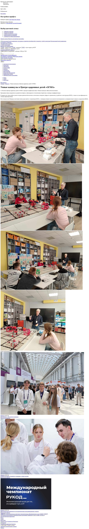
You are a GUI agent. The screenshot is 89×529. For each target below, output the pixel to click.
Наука (2, 517)
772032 (23, 47)
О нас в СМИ (36, 515)
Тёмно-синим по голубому (10, 34)
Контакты (15, 521)
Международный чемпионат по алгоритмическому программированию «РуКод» (20, 511)
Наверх (2, 527)
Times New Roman (16, 19)
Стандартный (9, 23)
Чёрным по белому (8, 31)
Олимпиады (10, 521)
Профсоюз (30, 515)
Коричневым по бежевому (10, 35)
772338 (2, 47)
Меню (2, 61)
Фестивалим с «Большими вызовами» (10, 416)
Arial (10, 19)
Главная (2, 83)
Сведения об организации (7, 515)
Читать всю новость (5, 418)
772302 (13, 47)
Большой (19, 23)
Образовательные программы (20, 515)
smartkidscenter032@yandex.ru (7, 50)
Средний (15, 23)
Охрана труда (4, 521)
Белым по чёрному (8, 32)
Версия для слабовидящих (7, 46)
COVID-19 (41, 515)
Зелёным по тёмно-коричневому (11, 36)
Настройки (3, 13)
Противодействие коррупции (8, 516)
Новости (7, 83)
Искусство (3, 520)
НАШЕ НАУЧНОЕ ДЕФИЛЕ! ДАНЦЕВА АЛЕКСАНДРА (15, 476)
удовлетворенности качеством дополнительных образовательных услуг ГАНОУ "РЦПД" (24, 514)
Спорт (2, 519)
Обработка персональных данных (9, 526)
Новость (3, 415)
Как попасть (3, 82)
